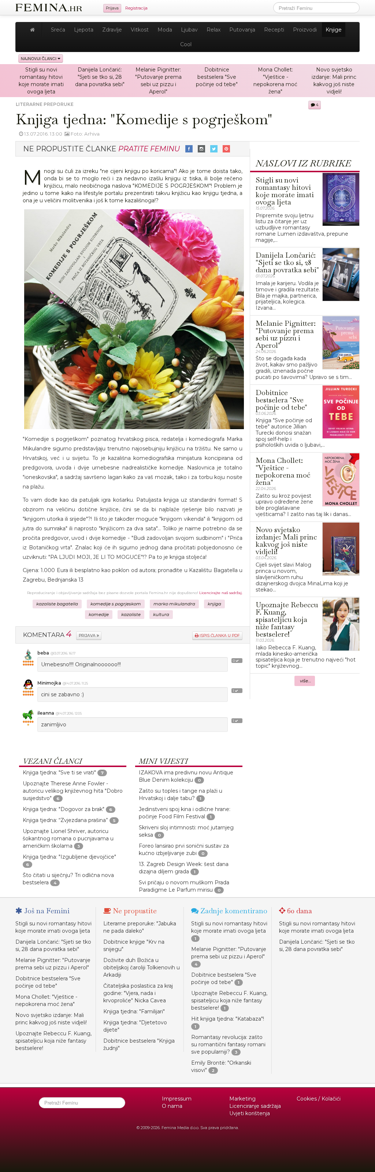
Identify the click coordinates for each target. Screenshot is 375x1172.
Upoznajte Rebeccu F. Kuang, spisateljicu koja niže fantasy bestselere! (53, 1040)
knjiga (214, 604)
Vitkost (140, 29)
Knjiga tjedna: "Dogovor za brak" (63, 809)
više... (305, 680)
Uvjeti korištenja (249, 1113)
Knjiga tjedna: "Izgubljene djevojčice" (69, 857)
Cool (186, 44)
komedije (99, 614)
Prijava (112, 8)
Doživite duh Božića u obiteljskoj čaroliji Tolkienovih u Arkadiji (141, 967)
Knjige (334, 29)
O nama (172, 1106)
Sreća (58, 29)
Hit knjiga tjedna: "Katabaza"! (227, 1019)
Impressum (177, 1098)
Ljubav (189, 29)
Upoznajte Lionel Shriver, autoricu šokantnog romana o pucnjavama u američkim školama (68, 838)
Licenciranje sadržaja (255, 1106)
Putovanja (242, 29)
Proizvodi (305, 29)
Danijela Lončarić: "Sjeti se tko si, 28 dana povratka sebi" (100, 77)
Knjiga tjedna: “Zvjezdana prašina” (65, 820)
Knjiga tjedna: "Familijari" (134, 1011)
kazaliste (131, 614)
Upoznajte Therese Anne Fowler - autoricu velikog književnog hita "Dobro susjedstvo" (73, 790)
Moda (164, 29)
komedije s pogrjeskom (115, 604)
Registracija (136, 8)
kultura (161, 614)
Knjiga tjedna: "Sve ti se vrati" (59, 772)
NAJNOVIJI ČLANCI (39, 58)
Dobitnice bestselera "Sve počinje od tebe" (217, 77)
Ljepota (83, 29)
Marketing (242, 1098)
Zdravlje (112, 29)
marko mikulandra (174, 604)
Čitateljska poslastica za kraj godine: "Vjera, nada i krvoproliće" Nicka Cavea (138, 993)
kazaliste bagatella (57, 604)
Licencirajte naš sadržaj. (220, 593)
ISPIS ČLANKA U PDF (219, 635)
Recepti (274, 29)
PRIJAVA (88, 635)
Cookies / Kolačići (319, 1098)
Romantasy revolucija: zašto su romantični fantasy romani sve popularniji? (228, 1044)
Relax (213, 29)
